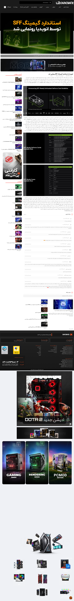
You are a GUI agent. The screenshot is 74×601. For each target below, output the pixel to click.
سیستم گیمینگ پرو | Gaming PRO (68, 349)
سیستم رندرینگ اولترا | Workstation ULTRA (67, 366)
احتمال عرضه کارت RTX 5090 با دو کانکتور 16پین (37, 327)
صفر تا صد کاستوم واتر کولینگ (15, 236)
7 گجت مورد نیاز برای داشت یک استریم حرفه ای (12, 104)
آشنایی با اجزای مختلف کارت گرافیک (14, 189)
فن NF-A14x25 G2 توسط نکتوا (15, 134)
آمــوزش (40, 348)
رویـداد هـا (39, 353)
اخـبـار (40, 349)
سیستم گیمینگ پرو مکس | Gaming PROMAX (66, 351)
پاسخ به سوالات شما (17, 229)
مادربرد (71, 81)
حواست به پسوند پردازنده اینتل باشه (14, 249)
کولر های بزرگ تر (32, 82)
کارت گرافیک (42, 82)
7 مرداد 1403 (19, 197)
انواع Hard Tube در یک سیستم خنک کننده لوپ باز (11, 196)
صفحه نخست (69, 56)
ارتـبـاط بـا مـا (55, 352)
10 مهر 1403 (19, 113)
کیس (65, 81)
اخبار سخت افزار (56, 56)
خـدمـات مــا (55, 348)
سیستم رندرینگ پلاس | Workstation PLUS (67, 361)
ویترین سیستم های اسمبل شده (52, 351)
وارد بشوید (63, 295)
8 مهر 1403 (19, 151)
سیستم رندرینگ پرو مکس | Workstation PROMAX (66, 364)
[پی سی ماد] (65, 2)
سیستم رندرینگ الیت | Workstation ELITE (67, 365)
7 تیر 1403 (19, 210)
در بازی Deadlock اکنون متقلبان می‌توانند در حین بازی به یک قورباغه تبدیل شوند (12, 120)
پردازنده (48, 82)
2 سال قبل (71, 311)
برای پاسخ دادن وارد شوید (28, 218)
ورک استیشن (64, 130)
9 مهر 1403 (19, 129)
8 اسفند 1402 (19, 223)
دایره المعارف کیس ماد (54, 349)
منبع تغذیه (55, 126)
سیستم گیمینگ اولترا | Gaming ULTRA (67, 353)
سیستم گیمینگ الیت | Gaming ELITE (67, 352)
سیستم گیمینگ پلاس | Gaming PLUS (67, 348)
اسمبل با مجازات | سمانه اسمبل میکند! (14, 242)
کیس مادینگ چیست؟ (17, 202)
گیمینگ (29, 119)
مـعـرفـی (40, 355)
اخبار (63, 56)
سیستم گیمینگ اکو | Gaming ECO (68, 347)
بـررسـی (40, 351)
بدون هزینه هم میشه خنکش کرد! (14, 222)
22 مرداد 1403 (19, 190)
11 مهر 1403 (19, 91)
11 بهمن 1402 (19, 230)
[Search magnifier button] (50, 2)
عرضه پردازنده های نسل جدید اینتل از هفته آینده (12, 90)
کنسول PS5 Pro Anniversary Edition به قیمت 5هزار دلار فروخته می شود (12, 127)
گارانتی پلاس (55, 347)
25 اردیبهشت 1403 (18, 217)
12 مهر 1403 (19, 84)
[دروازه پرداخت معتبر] (16, 353)
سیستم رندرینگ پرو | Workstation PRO (67, 362)
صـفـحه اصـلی (39, 347)
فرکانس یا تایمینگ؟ (17, 209)
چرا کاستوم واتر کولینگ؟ (16, 216)
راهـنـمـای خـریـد (39, 352)
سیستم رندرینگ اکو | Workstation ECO (67, 360)
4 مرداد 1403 (19, 203)
